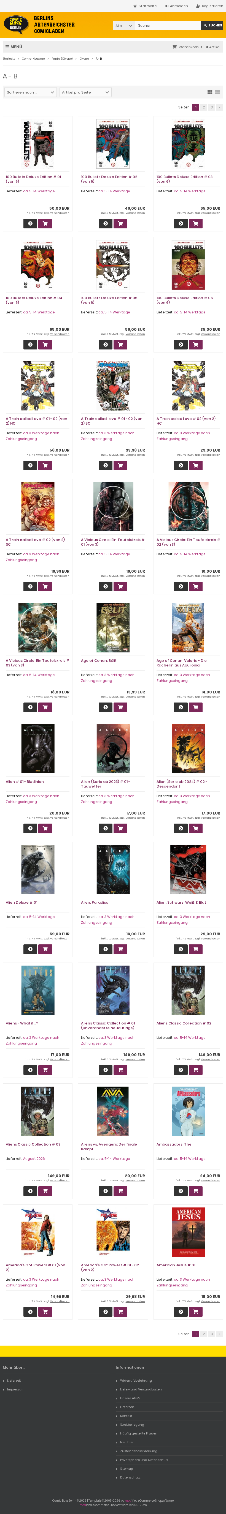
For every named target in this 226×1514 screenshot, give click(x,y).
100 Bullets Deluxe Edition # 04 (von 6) (34, 300)
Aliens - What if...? (22, 1023)
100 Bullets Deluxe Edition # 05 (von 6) (109, 300)
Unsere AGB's (130, 1398)
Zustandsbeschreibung (138, 1451)
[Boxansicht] (210, 91)
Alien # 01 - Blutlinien (25, 781)
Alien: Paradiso (94, 902)
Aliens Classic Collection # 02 (184, 1023)
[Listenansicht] (218, 91)
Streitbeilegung (132, 1424)
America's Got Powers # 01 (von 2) (35, 1267)
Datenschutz (130, 1477)
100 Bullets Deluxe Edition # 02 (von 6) (109, 179)
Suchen (212, 25)
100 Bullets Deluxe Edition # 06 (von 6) (185, 300)
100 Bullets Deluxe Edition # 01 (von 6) (33, 179)
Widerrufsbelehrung (136, 1380)
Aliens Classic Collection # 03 (33, 1144)
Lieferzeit (14, 1380)
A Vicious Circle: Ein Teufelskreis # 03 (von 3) (37, 663)
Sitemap (126, 1468)
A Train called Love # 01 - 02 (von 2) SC (111, 421)
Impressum (16, 1389)
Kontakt (126, 1416)
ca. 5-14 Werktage (39, 191)
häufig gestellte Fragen (138, 1433)
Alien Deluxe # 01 (21, 902)
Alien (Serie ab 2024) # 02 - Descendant (182, 784)
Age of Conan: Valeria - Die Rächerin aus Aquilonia (182, 663)
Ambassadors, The (174, 1144)
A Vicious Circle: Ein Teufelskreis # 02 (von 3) (188, 542)
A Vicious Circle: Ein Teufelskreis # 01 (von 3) (113, 542)
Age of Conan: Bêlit (99, 660)
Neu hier (126, 1442)
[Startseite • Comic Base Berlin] (39, 25)
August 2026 (34, 1158)
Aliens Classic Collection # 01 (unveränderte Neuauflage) (108, 1026)
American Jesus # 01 (176, 1265)
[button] (124, 25)
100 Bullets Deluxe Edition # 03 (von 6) (184, 179)
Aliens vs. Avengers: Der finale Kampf (109, 1147)
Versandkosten (59, 213)
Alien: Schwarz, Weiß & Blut (181, 902)
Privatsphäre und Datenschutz (144, 1460)
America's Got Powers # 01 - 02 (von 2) (110, 1267)
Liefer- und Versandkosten (141, 1389)
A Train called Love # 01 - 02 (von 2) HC (36, 421)
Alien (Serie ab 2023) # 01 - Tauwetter (105, 784)
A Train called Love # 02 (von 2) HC (186, 421)
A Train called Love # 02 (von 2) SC (35, 542)
